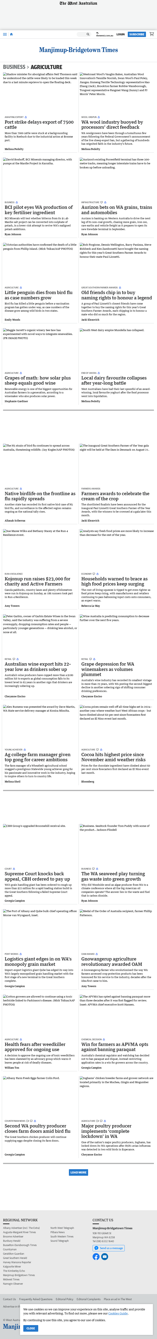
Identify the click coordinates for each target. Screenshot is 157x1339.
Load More (78, 1172)
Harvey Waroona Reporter (17, 1262)
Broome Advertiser (13, 1236)
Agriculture (46, 67)
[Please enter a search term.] (88, 34)
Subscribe (136, 34)
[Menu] (5, 34)
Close (31, 1328)
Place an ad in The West (118, 1299)
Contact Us (9, 1299)
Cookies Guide (118, 1313)
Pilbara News (57, 1232)
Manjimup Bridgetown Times (19, 1275)
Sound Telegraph (59, 1240)
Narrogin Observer (13, 1283)
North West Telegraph (62, 1227)
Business (14, 67)
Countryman (10, 1249)
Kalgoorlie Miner (12, 1266)
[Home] (11, 34)
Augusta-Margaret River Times (19, 1232)
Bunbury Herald (11, 1240)
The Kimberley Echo (14, 1270)
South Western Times (61, 1236)
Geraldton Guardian (13, 1253)
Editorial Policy (64, 1299)
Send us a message (111, 1248)
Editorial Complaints (89, 1299)
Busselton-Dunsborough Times (20, 1245)
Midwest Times (11, 1279)
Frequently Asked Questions (36, 1299)
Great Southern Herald (15, 1258)
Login (121, 34)
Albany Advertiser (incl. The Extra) (21, 1227)
